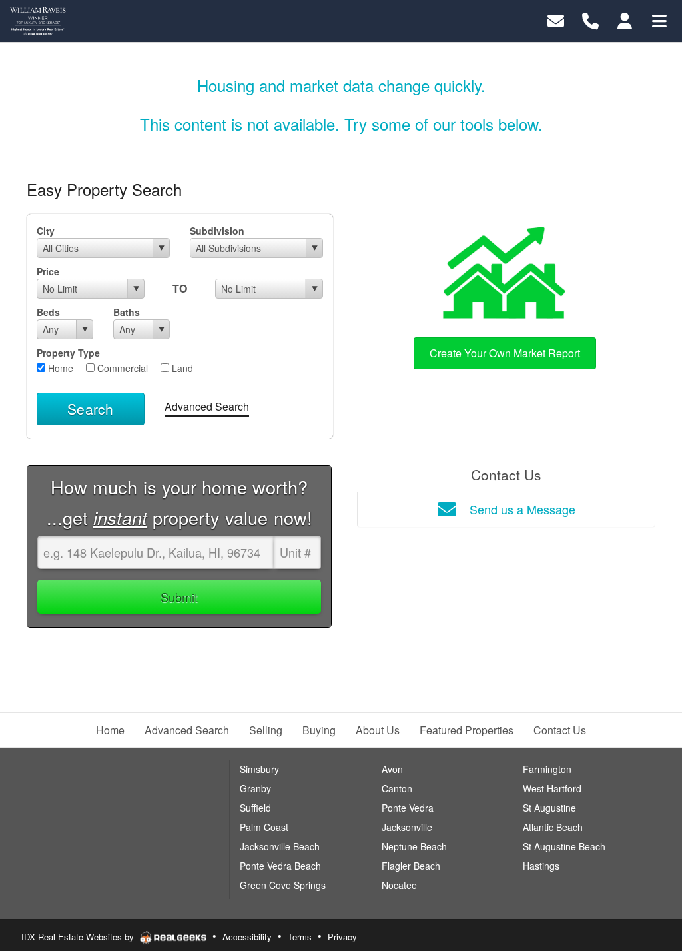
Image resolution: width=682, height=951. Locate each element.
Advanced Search (207, 406)
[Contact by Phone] (590, 19)
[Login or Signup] (624, 19)
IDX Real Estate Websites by (79, 936)
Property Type (68, 352)
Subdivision (217, 230)
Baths (126, 312)
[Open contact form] (555, 19)
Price (48, 271)
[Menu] (659, 19)
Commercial (121, 368)
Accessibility (247, 936)
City (46, 230)
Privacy (342, 936)
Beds (48, 312)
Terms (300, 936)
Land (181, 368)
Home (59, 368)
